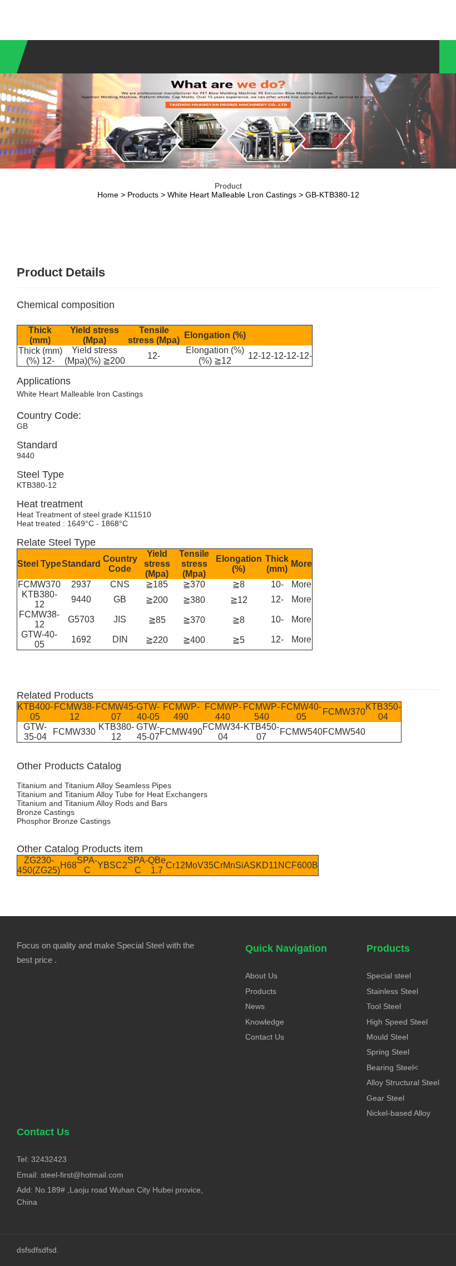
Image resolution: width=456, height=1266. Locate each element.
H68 (68, 865)
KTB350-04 (383, 711)
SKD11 (264, 865)
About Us (261, 975)
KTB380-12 (39, 599)
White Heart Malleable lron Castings (231, 194)
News (255, 1006)
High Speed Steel (397, 1021)
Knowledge (264, 1021)
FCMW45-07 (116, 711)
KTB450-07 (261, 731)
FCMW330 (74, 731)
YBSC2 (112, 865)
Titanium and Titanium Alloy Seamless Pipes (94, 785)
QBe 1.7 (157, 865)
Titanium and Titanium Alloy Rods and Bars (92, 803)
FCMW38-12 (39, 619)
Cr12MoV (185, 865)
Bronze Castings (46, 812)
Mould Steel (387, 1036)
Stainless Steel (392, 991)
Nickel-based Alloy (398, 1113)
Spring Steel (387, 1051)
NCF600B (298, 865)
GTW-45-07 (148, 731)
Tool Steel (383, 1006)
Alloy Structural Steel (402, 1082)
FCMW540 (301, 731)
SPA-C (87, 865)
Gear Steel (385, 1098)
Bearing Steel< (392, 1067)
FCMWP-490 (181, 711)
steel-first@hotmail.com (82, 1174)
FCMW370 (39, 584)
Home (107, 194)
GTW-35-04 (35, 731)
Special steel (388, 975)
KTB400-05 (35, 711)
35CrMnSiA (227, 865)
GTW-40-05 (39, 639)
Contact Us (264, 1036)
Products (142, 194)
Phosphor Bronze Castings (64, 821)
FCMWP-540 (261, 711)
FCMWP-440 (223, 711)
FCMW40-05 (301, 711)
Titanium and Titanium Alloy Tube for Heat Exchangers (112, 794)
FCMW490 (181, 731)
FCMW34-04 (222, 731)
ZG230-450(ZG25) (38, 865)
